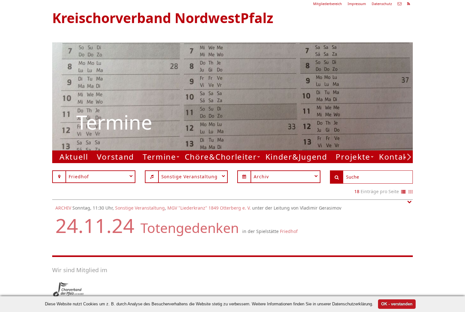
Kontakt (395, 156)
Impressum (357, 4)
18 (356, 191)
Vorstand (115, 156)
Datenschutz (382, 4)
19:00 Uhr (309, 89)
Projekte (353, 156)
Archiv (63, 208)
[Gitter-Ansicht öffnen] (410, 192)
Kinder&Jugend (296, 156)
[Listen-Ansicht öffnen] (403, 192)
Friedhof (289, 231)
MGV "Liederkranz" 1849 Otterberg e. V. (209, 208)
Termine (159, 156)
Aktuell (73, 156)
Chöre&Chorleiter (221, 156)
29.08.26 (325, 65)
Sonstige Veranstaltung (140, 208)
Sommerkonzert (316, 81)
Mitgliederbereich (327, 4)
